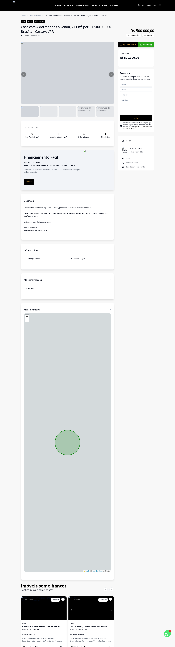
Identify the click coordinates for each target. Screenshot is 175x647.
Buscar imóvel (82, 5)
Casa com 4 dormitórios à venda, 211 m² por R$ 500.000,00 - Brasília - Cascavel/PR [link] (77, 16)
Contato (114, 5)
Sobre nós (68, 5)
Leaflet (87, 571)
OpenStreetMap (97, 571)
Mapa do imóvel (32, 309)
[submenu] (160, 5)
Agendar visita (129, 44)
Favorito (149, 35)
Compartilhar (135, 35)
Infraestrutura (31, 250)
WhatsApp (147, 44)
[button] (23, 74)
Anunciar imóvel (100, 5)
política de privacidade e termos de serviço (137, 128)
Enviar (136, 118)
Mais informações (33, 279)
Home (58, 5)
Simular (29, 182)
